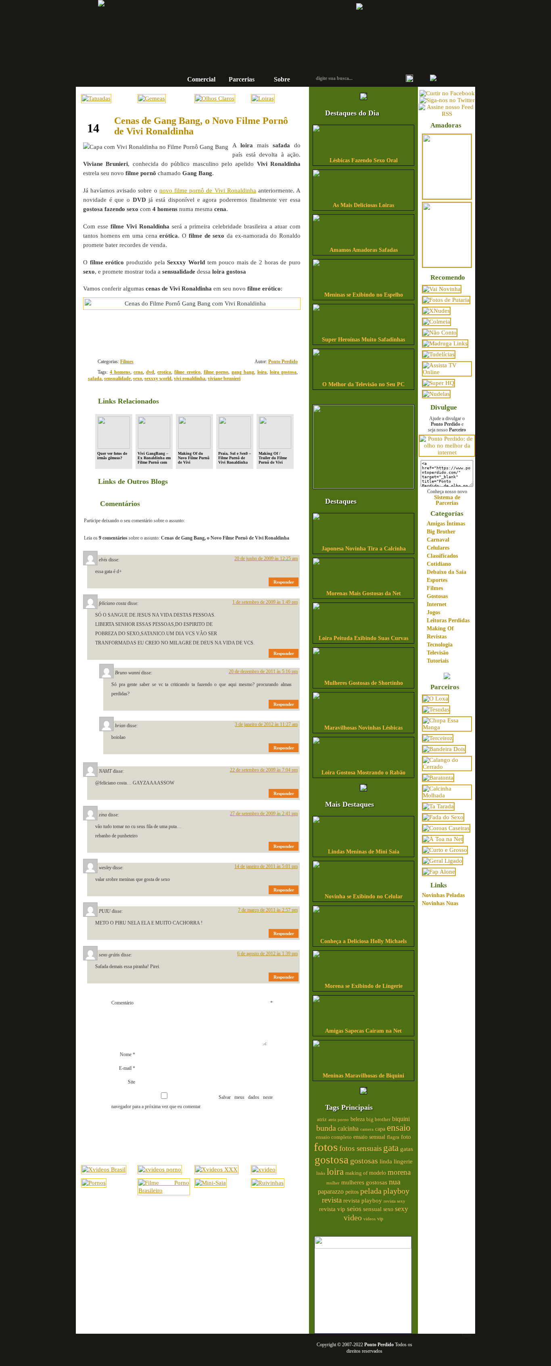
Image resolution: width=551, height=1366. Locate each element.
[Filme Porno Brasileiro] (164, 1190)
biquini (401, 1118)
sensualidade (117, 378)
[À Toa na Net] (443, 839)
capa (380, 1129)
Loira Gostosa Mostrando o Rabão (363, 773)
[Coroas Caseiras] (446, 828)
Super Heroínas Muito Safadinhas (363, 340)
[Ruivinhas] (267, 1183)
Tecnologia (440, 645)
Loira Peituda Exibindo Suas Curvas (363, 638)
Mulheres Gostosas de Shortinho (363, 683)
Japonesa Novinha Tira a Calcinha (363, 549)
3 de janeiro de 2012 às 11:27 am (266, 724)
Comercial (201, 79)
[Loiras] (263, 98)
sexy (401, 1209)
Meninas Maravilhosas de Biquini (363, 1076)
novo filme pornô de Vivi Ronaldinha (207, 190)
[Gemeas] (152, 98)
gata (391, 1148)
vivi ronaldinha (189, 378)
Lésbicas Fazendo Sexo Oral (364, 160)
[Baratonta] (438, 777)
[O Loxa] (435, 698)
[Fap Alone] (439, 871)
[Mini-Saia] (210, 1183)
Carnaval (438, 540)
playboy (396, 1190)
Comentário (192, 1003)
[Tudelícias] (439, 354)
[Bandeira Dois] (444, 749)
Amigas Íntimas (446, 524)
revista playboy (362, 1200)
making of (356, 1173)
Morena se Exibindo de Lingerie (364, 986)
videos (369, 1218)
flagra (393, 1137)
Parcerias (242, 79)
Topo (466, 1335)
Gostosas (437, 596)
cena (138, 372)
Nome (127, 1054)
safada (95, 378)
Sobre (282, 79)
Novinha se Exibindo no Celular (364, 896)
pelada (371, 1190)
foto (406, 1136)
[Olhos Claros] (214, 98)
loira (262, 372)
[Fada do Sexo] (443, 817)
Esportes (437, 580)
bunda (326, 1127)
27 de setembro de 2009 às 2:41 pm (264, 813)
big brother (378, 1119)
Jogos (433, 612)
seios (354, 1209)
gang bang (243, 372)
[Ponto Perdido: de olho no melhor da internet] (447, 452)
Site (131, 1082)
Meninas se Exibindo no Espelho (363, 295)
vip (380, 1219)
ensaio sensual (369, 1137)
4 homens (120, 372)
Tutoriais (438, 661)
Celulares (438, 548)
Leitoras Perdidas (448, 620)
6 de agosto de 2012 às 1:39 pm (267, 953)
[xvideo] (263, 1169)
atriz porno (338, 1119)
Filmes (127, 361)
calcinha (348, 1128)
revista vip (332, 1209)
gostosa (332, 1160)
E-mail (127, 1068)
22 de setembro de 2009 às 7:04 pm (264, 770)
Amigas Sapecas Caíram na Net (363, 1031)
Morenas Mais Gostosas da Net (363, 593)
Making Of (440, 628)
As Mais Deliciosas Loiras (363, 205)
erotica (164, 372)
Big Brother (441, 532)
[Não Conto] (440, 332)
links (320, 1173)
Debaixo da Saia (446, 572)
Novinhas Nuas (440, 903)
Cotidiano (439, 564)
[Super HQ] (438, 383)
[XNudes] (436, 311)
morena (399, 1172)
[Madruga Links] (445, 343)
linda (386, 1161)
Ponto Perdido (249, 28)
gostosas (364, 1160)
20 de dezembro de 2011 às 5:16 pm (263, 671)
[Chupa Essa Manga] (447, 727)
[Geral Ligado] (442, 861)
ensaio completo (334, 1137)
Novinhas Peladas (443, 895)
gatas (406, 1149)
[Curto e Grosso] (445, 850)
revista (332, 1200)
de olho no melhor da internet (249, 54)
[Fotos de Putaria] (446, 300)
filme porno (216, 372)
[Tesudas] (436, 709)
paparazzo (331, 1191)
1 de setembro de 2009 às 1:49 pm (265, 602)
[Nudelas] (436, 394)
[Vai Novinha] (442, 289)
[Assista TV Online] (447, 372)
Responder (283, 581)
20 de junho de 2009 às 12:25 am (266, 558)
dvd (150, 372)
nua (395, 1181)
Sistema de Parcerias (447, 500)
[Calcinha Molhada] (447, 795)
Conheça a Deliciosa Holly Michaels (363, 941)
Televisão (438, 653)
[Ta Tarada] (438, 806)
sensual (372, 1208)
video (353, 1217)
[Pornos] (93, 1183)
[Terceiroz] (438, 738)
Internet (437, 604)
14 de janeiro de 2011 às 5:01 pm (266, 866)
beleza (358, 1119)
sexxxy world (157, 378)
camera (367, 1129)
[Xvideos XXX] (216, 1169)
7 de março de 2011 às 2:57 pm (268, 910)
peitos (352, 1192)
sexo (137, 378)
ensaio (399, 1128)
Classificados (442, 556)
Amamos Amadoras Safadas (364, 250)
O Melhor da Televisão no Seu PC (363, 384)
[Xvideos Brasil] (103, 1169)
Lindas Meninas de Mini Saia (363, 852)
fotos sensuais (360, 1148)
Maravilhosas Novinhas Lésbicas (363, 728)
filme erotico (187, 372)
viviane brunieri (224, 378)
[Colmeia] (436, 321)
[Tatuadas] (96, 98)
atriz (322, 1119)
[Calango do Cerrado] (447, 767)
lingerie (403, 1161)
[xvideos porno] (160, 1169)
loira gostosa (283, 372)
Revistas (437, 637)
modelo (377, 1172)
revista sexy (394, 1201)
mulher (333, 1182)
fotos (326, 1146)
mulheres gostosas (364, 1182)
